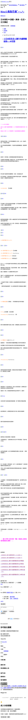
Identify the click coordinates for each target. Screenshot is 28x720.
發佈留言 (3, 613)
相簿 (5, 28)
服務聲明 (16, 699)
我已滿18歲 (3, 717)
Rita (2, 584)
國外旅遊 (12, 596)
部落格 (5, 30)
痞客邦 (8, 592)
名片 (5, 32)
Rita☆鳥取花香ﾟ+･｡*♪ (12, 11)
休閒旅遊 (12, 25)
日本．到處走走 (14, 598)
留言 (12, 592)
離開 (9, 717)
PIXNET (7, 697)
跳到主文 (3, 15)
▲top (2, 601)
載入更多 (3, 604)
